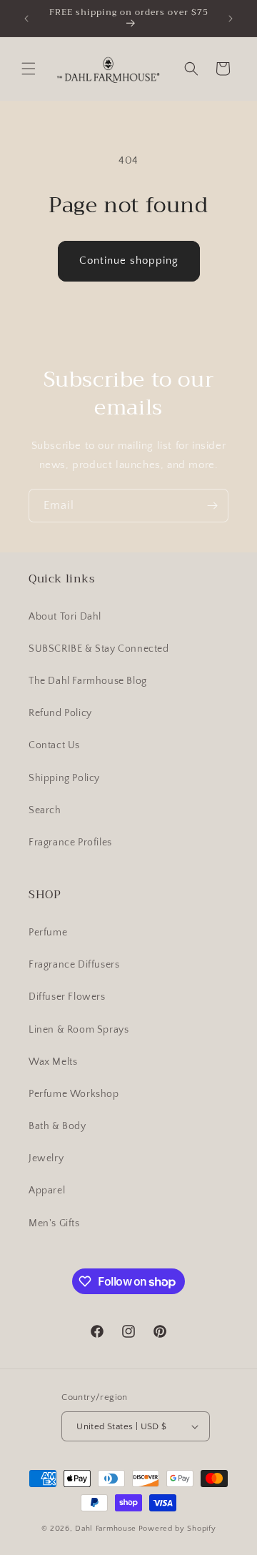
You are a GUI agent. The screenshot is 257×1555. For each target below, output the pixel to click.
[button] (28, 68)
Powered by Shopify (177, 1528)
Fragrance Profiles (70, 842)
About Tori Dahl (65, 616)
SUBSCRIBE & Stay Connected (99, 649)
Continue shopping (128, 260)
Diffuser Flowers (67, 997)
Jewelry (46, 1158)
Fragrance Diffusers (74, 964)
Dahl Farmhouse (105, 1528)
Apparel (47, 1190)
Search (45, 810)
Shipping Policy (64, 778)
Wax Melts (53, 1062)
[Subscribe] (212, 505)
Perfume (48, 932)
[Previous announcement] (26, 18)
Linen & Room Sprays (78, 1029)
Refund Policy (60, 713)
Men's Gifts (54, 1223)
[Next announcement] (230, 18)
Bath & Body (57, 1126)
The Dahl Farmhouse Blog (88, 681)
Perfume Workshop (74, 1094)
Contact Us (54, 745)
